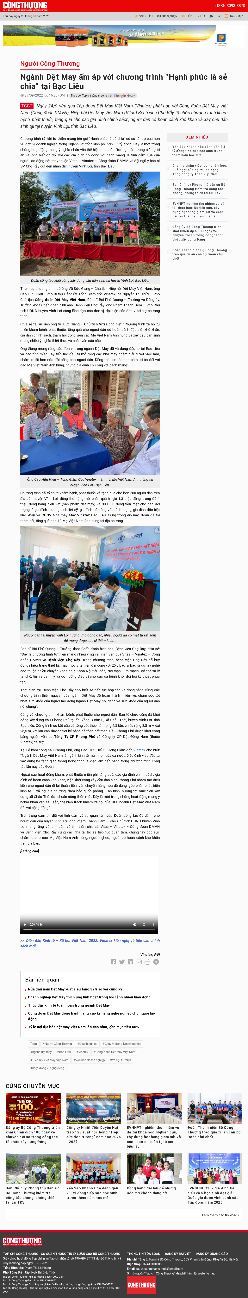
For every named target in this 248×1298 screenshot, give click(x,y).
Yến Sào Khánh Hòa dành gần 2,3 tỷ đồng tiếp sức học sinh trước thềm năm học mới (198, 151)
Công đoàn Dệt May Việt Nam (115, 1052)
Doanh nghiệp (88, 1044)
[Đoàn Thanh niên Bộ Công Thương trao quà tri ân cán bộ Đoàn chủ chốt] (215, 1110)
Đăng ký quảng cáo (212, 1254)
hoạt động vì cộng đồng (48, 1068)
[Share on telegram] (156, 962)
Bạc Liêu (65, 1052)
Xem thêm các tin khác (219, 1215)
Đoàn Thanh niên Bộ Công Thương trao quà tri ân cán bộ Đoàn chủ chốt (199, 254)
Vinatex (139, 750)
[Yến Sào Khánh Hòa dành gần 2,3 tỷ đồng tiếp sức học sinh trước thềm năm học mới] (93, 1170)
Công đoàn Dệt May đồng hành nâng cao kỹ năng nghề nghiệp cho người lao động (91, 1016)
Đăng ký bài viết (178, 1254)
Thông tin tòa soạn (199, 16)
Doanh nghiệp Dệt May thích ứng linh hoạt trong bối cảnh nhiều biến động (89, 997)
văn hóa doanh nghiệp (90, 1060)
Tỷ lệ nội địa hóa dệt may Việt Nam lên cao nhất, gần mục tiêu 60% (83, 1027)
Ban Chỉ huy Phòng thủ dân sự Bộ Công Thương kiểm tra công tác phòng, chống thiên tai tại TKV (198, 189)
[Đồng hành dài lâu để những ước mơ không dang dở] (154, 1170)
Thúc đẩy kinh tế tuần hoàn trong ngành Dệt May (69, 1005)
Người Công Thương (50, 63)
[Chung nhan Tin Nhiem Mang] (141, 1285)
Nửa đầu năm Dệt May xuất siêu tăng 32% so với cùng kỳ (75, 989)
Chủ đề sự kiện (167, 16)
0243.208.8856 (153, 1264)
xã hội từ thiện (121, 1060)
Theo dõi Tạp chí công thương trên (92, 95)
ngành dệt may (42, 1052)
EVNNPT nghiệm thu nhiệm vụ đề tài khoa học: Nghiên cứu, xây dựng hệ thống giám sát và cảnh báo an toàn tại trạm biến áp (154, 1136)
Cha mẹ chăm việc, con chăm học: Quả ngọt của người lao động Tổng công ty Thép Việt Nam (199, 170)
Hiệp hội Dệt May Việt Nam (50, 1060)
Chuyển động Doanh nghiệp (123, 1044)
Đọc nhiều (145, 16)
